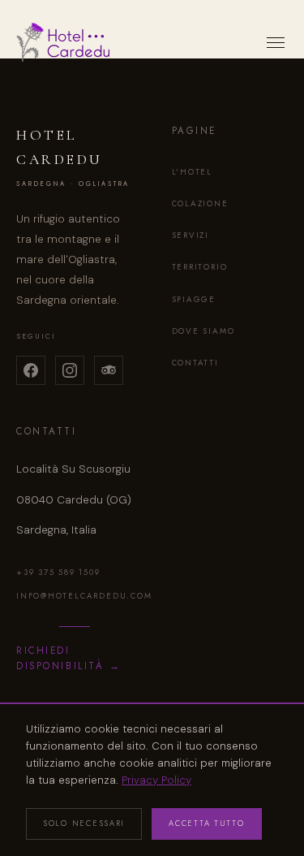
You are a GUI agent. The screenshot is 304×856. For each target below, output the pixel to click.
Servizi (191, 235)
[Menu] (275, 42)
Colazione (200, 203)
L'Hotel (192, 172)
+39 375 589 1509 (58, 572)
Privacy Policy (156, 780)
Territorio (200, 267)
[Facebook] (30, 370)
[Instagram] (69, 370)
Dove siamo (203, 331)
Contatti (195, 363)
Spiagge (194, 299)
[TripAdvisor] (108, 370)
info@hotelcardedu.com (74, 596)
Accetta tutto (206, 823)
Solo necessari (84, 823)
